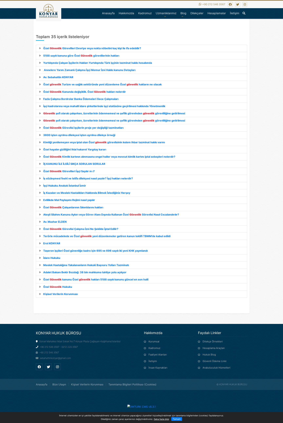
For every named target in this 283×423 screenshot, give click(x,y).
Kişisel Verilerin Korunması (87, 384)
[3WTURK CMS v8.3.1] (141, 406)
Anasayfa (41, 384)
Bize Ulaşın (59, 384)
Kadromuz (154, 348)
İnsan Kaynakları (158, 367)
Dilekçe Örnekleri (213, 341)
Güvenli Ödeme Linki (214, 361)
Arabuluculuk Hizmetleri (216, 367)
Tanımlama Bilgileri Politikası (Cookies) (132, 384)
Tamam (177, 419)
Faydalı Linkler (209, 333)
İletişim (153, 361)
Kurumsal (154, 341)
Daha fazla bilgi (161, 419)
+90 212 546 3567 (213, 4)
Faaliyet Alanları (158, 354)
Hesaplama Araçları (214, 348)
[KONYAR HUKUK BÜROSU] (48, 14)
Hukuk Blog (209, 354)
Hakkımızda (153, 333)
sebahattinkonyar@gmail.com (55, 358)
